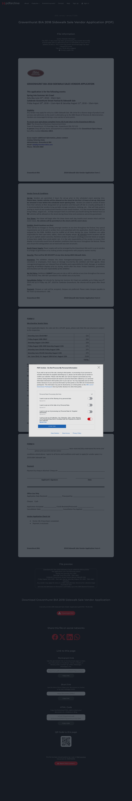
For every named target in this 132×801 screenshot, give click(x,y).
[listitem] (66, 394)
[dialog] (66, 400)
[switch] (89, 398)
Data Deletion (55, 433)
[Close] (99, 368)
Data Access (66, 433)
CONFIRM (52, 426)
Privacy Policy (77, 433)
